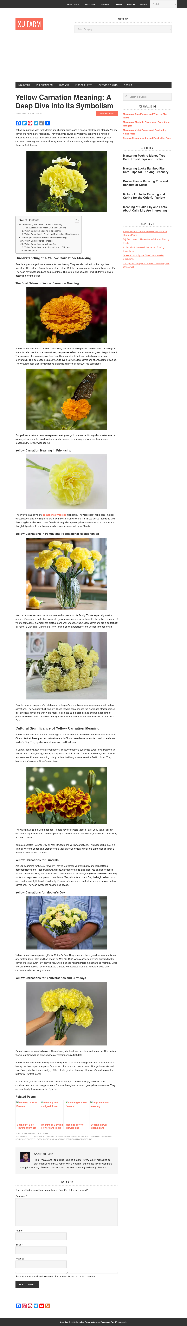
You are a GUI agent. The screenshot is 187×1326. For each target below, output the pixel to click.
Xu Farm (29, 24)
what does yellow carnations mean (39, 1139)
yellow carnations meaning (70, 1136)
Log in (124, 1322)
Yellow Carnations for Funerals (38, 240)
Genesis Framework (101, 1322)
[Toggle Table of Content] (75, 220)
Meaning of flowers (38, 1133)
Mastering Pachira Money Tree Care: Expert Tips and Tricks (144, 157)
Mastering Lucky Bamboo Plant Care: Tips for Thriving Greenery (145, 170)
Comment (21, 1196)
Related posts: (31, 250)
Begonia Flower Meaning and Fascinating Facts (147, 138)
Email (19, 1244)
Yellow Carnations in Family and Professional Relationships (51, 234)
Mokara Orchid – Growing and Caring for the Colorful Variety (144, 196)
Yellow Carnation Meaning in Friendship (42, 230)
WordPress (116, 1322)
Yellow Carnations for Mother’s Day (40, 243)
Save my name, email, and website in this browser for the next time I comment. (55, 1276)
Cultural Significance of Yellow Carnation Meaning (42, 237)
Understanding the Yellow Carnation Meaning (40, 224)
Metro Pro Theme (83, 1322)
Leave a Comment (107, 113)
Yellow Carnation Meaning (41, 1136)
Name (19, 1230)
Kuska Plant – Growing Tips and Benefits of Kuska (145, 183)
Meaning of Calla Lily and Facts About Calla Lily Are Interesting (145, 208)
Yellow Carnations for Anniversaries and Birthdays (47, 247)
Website (19, 1258)
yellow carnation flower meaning (75, 1139)
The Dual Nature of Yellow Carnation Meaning (45, 227)
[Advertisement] (93, 59)
